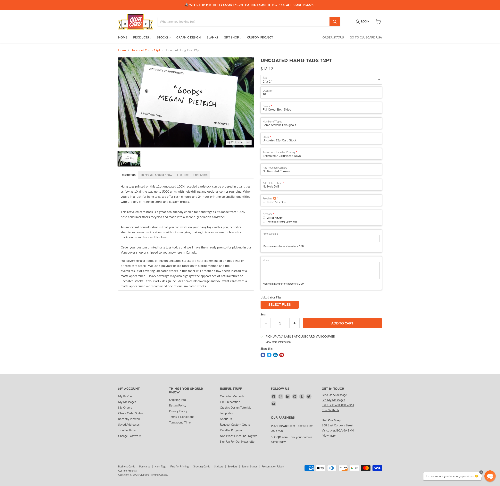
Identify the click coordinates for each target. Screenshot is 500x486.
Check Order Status (130, 413)
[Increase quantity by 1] (295, 323)
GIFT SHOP (232, 37)
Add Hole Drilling (272, 183)
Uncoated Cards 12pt (145, 50)
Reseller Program (231, 430)
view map (328, 435)
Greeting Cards (201, 466)
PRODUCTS (141, 37)
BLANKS (212, 37)
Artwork (267, 214)
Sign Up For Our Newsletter (237, 441)
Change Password (129, 436)
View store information (278, 342)
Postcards (144, 466)
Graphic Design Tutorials (235, 407)
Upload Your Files (271, 297)
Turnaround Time (180, 422)
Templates (226, 413)
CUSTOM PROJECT (260, 37)
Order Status (333, 37)
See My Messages (333, 400)
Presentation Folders (273, 466)
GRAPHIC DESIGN (188, 37)
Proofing (267, 198)
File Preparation (230, 402)
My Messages (127, 402)
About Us (226, 419)
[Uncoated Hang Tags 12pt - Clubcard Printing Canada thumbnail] (129, 158)
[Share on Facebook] (263, 355)
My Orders (125, 407)
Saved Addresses (129, 424)
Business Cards (126, 466)
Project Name (270, 233)
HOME (122, 37)
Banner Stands (249, 466)
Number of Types (272, 121)
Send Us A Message (334, 395)
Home (122, 50)
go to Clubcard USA (366, 37)
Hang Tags (160, 466)
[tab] (128, 175)
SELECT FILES (279, 304)
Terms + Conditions (181, 416)
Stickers (218, 466)
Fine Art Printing (179, 466)
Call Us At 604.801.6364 (338, 405)
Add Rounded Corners (275, 167)
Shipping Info (177, 399)
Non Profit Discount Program (238, 436)
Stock (266, 137)
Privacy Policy (178, 411)
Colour (266, 106)
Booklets (232, 466)
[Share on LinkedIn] (275, 355)
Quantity (267, 90)
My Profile (125, 396)
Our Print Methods (232, 396)
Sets (263, 314)
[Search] (334, 21)
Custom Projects (127, 470)
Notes (266, 260)
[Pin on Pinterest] (281, 355)
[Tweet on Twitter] (269, 355)
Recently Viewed (129, 419)
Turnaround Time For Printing (279, 152)
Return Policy (177, 405)
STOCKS (163, 37)
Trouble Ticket (127, 430)
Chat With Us (330, 410)
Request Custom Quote (235, 424)
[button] (490, 476)
